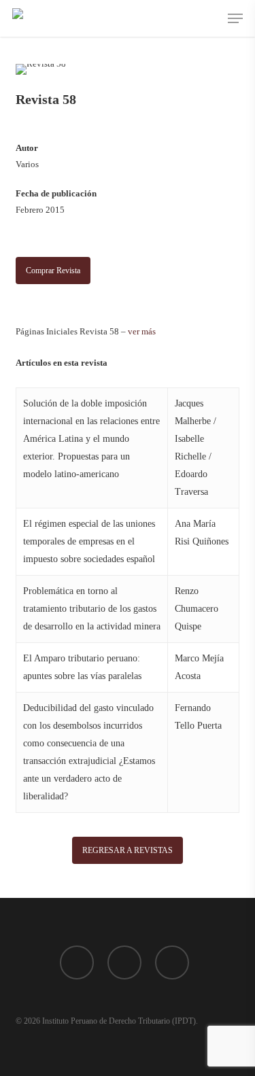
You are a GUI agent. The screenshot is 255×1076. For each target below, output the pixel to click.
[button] (235, 18)
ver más (142, 331)
